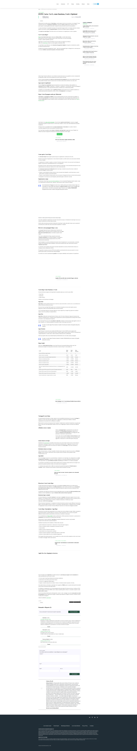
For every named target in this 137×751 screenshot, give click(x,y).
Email (40, 668)
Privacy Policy (85, 725)
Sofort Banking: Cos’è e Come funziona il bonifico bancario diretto (68, 401)
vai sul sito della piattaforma (54, 181)
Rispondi (48, 626)
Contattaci (92, 725)
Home (39, 9)
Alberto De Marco (87, 38)
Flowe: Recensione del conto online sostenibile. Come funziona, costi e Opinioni (89, 62)
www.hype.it (48, 597)
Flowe (77, 99)
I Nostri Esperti (56, 725)
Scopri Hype (59, 134)
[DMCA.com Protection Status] (91, 745)
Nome (40, 663)
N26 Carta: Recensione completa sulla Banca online (65, 139)
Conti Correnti (41, 12)
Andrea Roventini (59, 141)
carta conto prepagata (49, 122)
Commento (41, 653)
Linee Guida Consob (47, 725)
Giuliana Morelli (59, 279)
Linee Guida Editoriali (76, 725)
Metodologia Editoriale (65, 725)
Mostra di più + (42, 646)
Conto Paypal (46, 442)
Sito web (61, 668)
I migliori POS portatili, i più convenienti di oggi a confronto (66, 278)
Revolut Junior (41, 100)
